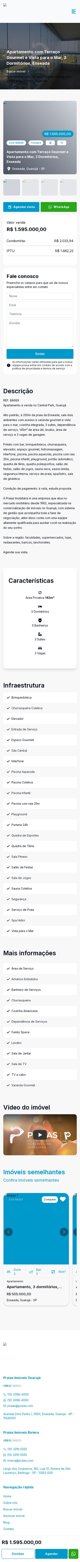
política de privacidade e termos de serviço (38, 368)
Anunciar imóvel (14, 1516)
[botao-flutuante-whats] (73, 1554)
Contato (8, 1529)
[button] (8, 1232)
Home (7, 1496)
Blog (6, 1522)
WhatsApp (61, 207)
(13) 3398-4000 (18, 1394)
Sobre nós (10, 1502)
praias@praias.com (20, 1406)
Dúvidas (18, 1553)
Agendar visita (24, 207)
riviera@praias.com (20, 1460)
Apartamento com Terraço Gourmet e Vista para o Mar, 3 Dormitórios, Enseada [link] (39, 78)
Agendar (51, 1553)
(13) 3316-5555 (17, 1449)
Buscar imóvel (16, 71)
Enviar (40, 354)
